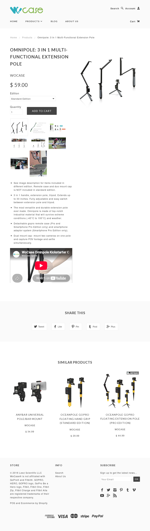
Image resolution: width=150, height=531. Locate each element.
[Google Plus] (108, 495)
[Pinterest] (121, 490)
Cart (133, 21)
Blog (54, 21)
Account (130, 8)
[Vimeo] (134, 490)
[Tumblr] (128, 490)
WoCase (17, 75)
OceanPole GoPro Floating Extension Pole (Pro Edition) (120, 418)
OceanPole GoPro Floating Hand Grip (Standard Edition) (75, 418)
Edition (14, 93)
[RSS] (115, 495)
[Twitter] (108, 490)
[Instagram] (115, 490)
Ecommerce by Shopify (34, 503)
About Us (71, 21)
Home (14, 21)
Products (32, 21)
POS (12, 503)
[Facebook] (102, 490)
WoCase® (16, 476)
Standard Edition (21, 98)
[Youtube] (102, 495)
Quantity (15, 107)
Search (114, 8)
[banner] (26, 9)
